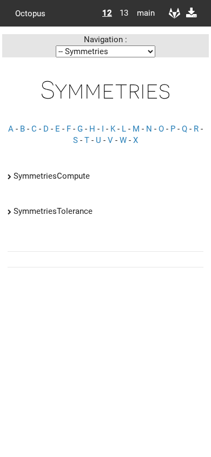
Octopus (30, 13)
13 (124, 13)
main (142, 13)
